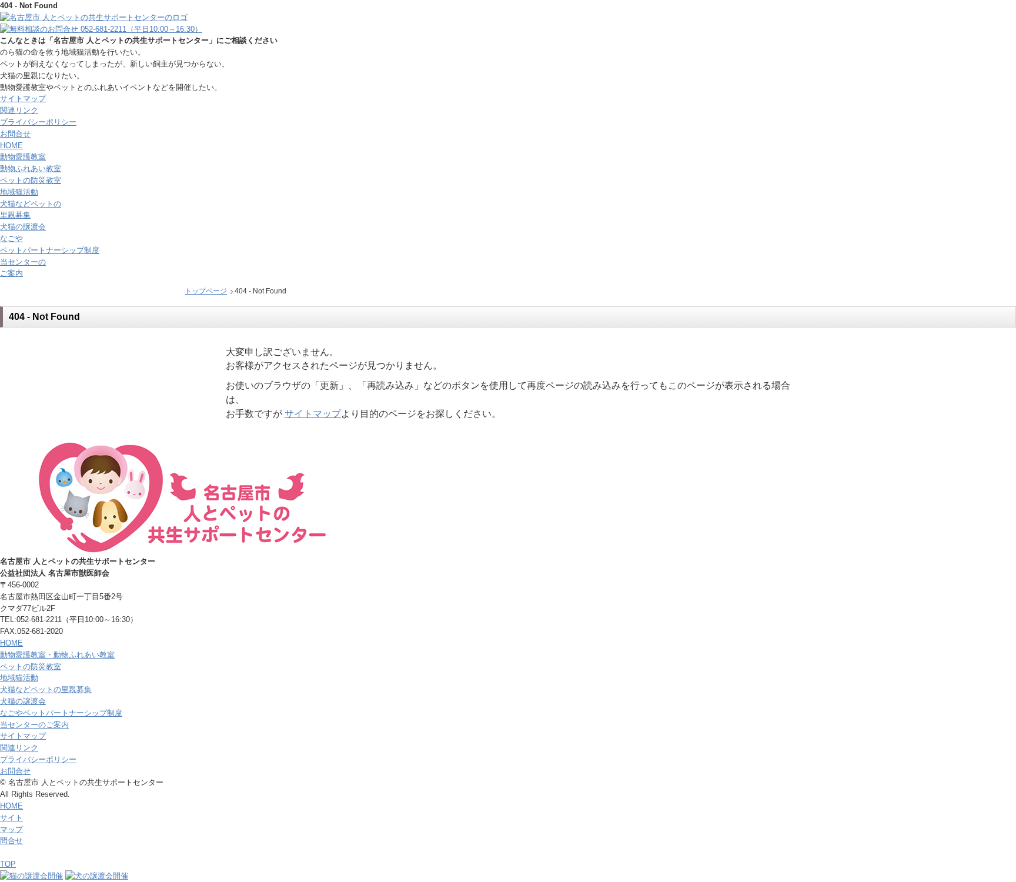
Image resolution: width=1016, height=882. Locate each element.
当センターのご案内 (34, 724)
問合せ (11, 840)
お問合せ (15, 133)
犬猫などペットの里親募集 (46, 689)
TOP (8, 864)
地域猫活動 (19, 192)
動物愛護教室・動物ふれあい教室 (57, 654)
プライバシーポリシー (38, 122)
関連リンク (19, 110)
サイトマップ (23, 98)
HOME (11, 643)
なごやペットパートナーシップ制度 (61, 713)
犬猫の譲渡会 (23, 226)
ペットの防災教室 (30, 180)
